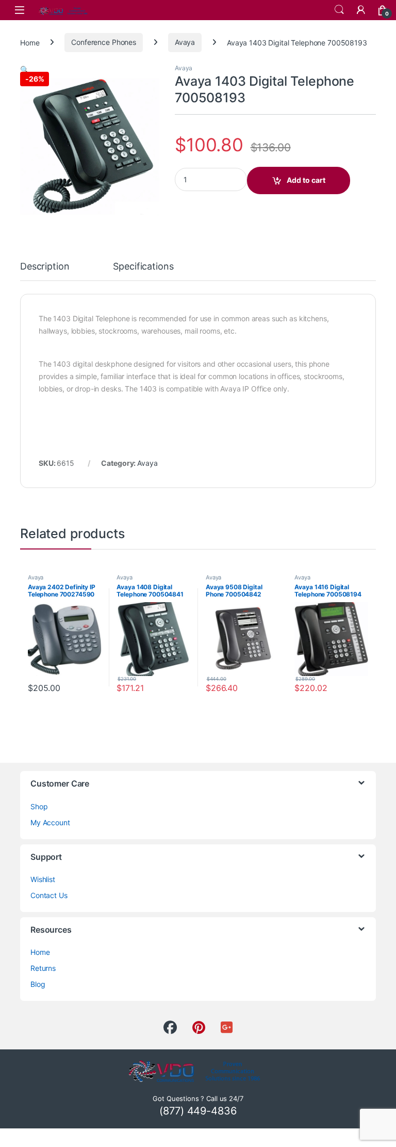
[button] (24, 69)
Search (339, 9)
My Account (50, 822)
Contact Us (49, 895)
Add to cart (306, 180)
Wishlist (42, 879)
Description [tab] (44, 267)
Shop (38, 806)
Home (29, 42)
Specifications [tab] (143, 267)
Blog (37, 984)
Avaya (185, 42)
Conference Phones (103, 42)
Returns (43, 968)
